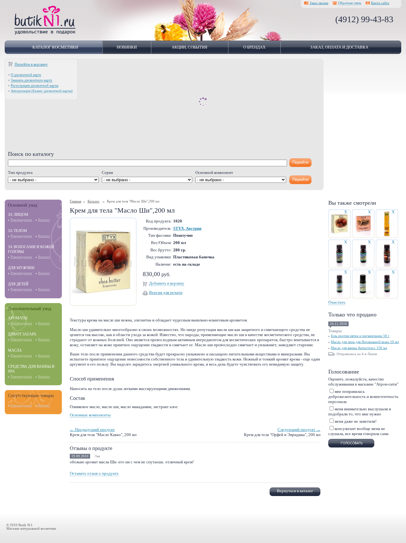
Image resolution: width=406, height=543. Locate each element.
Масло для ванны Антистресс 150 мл (359, 348)
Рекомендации (21, 220)
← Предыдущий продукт (92, 429)
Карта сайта (380, 3)
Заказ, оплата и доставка (339, 47)
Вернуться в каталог (295, 490)
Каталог (44, 220)
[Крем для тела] (103, 302)
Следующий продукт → (299, 429)
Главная (75, 201)
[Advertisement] (164, 106)
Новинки (127, 47)
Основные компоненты (90, 415)
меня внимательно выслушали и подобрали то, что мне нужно (359, 411)
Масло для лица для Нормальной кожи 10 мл (365, 342)
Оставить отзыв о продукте (94, 473)
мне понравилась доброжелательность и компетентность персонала (363, 396)
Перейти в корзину (31, 64)
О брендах (254, 47)
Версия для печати (165, 292)
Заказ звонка (319, 3)
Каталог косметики (55, 47)
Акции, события (189, 47)
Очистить (336, 302)
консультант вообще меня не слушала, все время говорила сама (358, 431)
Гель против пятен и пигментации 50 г (360, 336)
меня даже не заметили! (356, 421)
